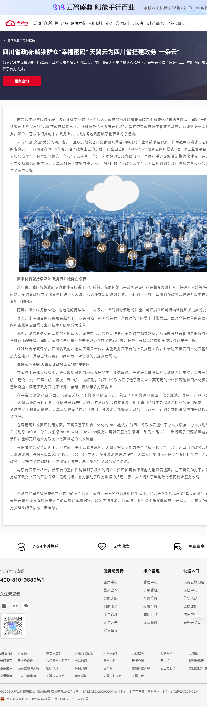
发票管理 (150, 606)
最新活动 (190, 598)
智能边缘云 (196, 661)
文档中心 (190, 590)
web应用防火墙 (28, 668)
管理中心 (150, 582)
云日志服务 (167, 668)
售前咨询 (111, 590)
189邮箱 (80, 676)
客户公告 (111, 622)
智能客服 (111, 598)
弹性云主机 (53, 653)
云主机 (164, 661)
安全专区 (109, 668)
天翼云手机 (110, 653)
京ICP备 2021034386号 (71, 699)
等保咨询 (81, 668)
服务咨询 (22, 81)
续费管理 (150, 622)
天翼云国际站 (55, 676)
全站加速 (81, 661)
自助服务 (111, 606)
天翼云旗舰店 (193, 582)
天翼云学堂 (192, 622)
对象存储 (166, 653)
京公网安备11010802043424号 (29, 699)
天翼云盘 (138, 676)
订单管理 (150, 590)
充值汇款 (150, 614)
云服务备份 (25, 661)
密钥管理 (52, 668)
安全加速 (109, 661)
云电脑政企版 (84, 653)
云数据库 (138, 653)
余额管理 (150, 598)
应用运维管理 (141, 668)
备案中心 (111, 582)
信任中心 (190, 614)
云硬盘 (193, 653)
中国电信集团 (27, 676)
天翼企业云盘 (112, 676)
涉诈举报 (111, 630)
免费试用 (190, 606)
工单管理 (111, 614)
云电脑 (22, 653)
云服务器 (138, 661)
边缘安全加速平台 (58, 661)
